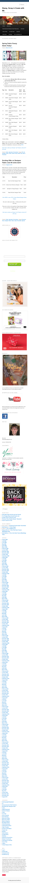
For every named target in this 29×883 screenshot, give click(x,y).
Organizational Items (6, 825)
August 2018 (5, 680)
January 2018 (5, 690)
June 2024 (4, 576)
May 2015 (4, 737)
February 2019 (5, 671)
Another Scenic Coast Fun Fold (9, 517)
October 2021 (5, 623)
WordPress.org (5, 854)
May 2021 (4, 631)
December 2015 (5, 727)
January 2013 (5, 779)
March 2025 (4, 564)
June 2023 (4, 594)
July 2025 (4, 558)
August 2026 (5, 539)
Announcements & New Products (9, 805)
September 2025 (5, 556)
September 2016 (5, 714)
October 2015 (5, 730)
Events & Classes (6, 810)
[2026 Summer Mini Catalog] (14, 294)
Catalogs (10, 34)
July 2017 (4, 699)
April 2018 (4, 686)
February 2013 (5, 777)
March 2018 (4, 687)
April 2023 (4, 597)
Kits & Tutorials (5, 815)
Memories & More (6, 818)
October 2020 (5, 641)
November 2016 (5, 711)
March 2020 (4, 652)
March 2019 (4, 669)
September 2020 (5, 643)
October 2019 (5, 659)
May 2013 (4, 773)
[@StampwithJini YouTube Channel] (14, 399)
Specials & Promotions (13, 152)
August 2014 (5, 751)
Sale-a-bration (5, 833)
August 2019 (5, 662)
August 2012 (5, 786)
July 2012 (4, 788)
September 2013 (5, 767)
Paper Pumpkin (5, 827)
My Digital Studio (6, 822)
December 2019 (5, 656)
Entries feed (4, 851)
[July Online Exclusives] (14, 320)
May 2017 (4, 702)
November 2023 (5, 587)
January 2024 (5, 584)
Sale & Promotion (17, 220)
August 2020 (5, 644)
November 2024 (5, 570)
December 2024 (5, 569)
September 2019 (5, 660)
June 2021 (4, 629)
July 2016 (4, 717)
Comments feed (5, 853)
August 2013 (5, 768)
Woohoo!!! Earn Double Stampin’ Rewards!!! (11, 519)
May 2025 (4, 561)
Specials (18, 31)
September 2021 (5, 625)
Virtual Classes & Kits (7, 844)
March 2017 (4, 705)
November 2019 (5, 657)
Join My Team (11, 31)
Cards (3, 807)
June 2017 (4, 700)
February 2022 (5, 618)
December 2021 (5, 621)
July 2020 (4, 646)
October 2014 (5, 748)
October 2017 (5, 694)
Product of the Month (6, 828)
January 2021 (5, 637)
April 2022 (4, 615)
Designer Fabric (5, 153)
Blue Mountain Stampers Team (9, 806)
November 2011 (5, 795)
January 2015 (5, 743)
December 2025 (5, 551)
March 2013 (4, 776)
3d (2, 803)
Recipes (4, 831)
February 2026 (5, 548)
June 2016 (4, 718)
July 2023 (4, 592)
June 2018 (4, 683)
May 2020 (4, 649)
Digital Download (6, 809)
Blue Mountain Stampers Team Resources (11, 28)
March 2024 (4, 581)
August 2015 (5, 733)
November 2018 (5, 675)
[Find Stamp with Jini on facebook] (5, 418)
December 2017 (5, 691)
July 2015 (4, 734)
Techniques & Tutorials (7, 840)
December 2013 (5, 762)
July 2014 (4, 752)
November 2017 (5, 693)
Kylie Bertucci (5, 527)
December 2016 (5, 709)
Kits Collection (5, 816)
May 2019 (4, 666)
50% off (23, 152)
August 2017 (5, 697)
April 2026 (4, 545)
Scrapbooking (5, 834)
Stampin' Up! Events (6, 839)
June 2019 (4, 665)
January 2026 (5, 550)
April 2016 (4, 721)
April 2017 (4, 703)
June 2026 (4, 542)
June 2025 (4, 560)
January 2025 (5, 567)
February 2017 (5, 706)
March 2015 (4, 740)
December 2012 (5, 780)
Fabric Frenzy (14, 153)
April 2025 (4, 563)
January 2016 (5, 725)
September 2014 (5, 749)
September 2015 (5, 731)
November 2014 (5, 746)
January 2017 (5, 708)
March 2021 (4, 634)
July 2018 (4, 681)
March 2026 (4, 547)
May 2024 (4, 578)
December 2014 (5, 745)
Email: (5, 259)
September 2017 (5, 696)
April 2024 (4, 579)
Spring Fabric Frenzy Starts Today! (9, 44)
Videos (3, 843)
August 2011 (5, 796)
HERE (22, 144)
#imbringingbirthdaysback (8, 802)
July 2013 (4, 770)
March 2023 (4, 598)
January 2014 (5, 761)
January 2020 (5, 655)
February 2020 (5, 653)
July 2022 (4, 610)
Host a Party (5, 31)
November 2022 (5, 604)
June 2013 (4, 771)
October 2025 (5, 554)
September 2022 (5, 607)
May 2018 (4, 684)
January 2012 (5, 792)
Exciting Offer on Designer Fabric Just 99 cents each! (11, 161)
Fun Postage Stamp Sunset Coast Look (10, 516)
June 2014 (4, 754)
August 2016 (5, 715)
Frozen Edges (13, 527)
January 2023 (5, 601)
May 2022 (4, 613)
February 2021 (5, 635)
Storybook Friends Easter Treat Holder (17, 525)
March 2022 (4, 616)
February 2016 (5, 724)
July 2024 (4, 575)
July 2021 (4, 628)
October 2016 (5, 712)
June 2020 (4, 647)
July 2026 (4, 541)
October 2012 (5, 783)
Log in (3, 850)
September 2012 (5, 785)
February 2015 (5, 742)
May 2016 (4, 720)
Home (4, 26)
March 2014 (4, 758)
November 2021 (5, 622)
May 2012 (4, 790)
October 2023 (5, 588)
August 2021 (5, 626)
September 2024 (5, 573)
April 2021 (4, 632)
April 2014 (4, 757)
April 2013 (4, 774)
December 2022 (5, 603)
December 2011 (5, 793)
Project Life (4, 830)
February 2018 (5, 689)
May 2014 (4, 755)
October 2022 (5, 606)
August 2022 (5, 609)
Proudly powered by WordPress (14, 880)
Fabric (7, 152)
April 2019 (4, 668)
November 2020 (5, 640)
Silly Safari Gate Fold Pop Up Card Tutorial (11, 514)
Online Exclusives (6, 824)
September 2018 (5, 678)
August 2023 (5, 591)
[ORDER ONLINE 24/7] (14, 232)
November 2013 (5, 764)
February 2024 (5, 582)
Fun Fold (4, 813)
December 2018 (5, 674)
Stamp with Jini (5, 530)
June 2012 (4, 789)
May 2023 (4, 595)
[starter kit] (14, 370)
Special (23, 220)
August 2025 (5, 557)
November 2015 (5, 728)
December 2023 (5, 585)
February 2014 (5, 759)
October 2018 (5, 677)
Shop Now (5, 34)
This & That (4, 841)
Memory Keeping (6, 821)
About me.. (9, 26)
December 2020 (5, 638)
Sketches (4, 836)
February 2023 (5, 600)
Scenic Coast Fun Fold (7, 520)
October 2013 (5, 765)
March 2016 (4, 723)
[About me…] (14, 429)
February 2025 (5, 566)
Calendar (22, 28)
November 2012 (5, 782)
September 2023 (5, 589)
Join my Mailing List (18, 34)
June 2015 (4, 736)
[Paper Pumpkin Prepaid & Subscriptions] (14, 350)
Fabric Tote (20, 153)
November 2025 (5, 553)
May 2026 (4, 544)
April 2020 (4, 650)
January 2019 (5, 672)
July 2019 (4, 663)
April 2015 (4, 739)
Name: (5, 254)
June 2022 (4, 612)
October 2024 (5, 572)
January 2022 (5, 619)
